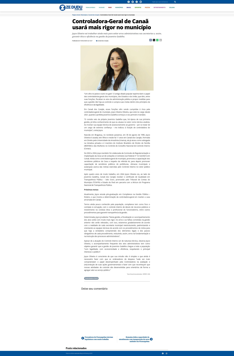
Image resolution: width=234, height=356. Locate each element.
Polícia (147, 7)
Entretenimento (159, 7)
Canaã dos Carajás (93, 15)
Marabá (101, 7)
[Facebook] (162, 353)
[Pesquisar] (175, 1)
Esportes (138, 7)
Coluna (172, 7)
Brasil (129, 7)
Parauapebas (90, 7)
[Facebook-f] (129, 2)
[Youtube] (141, 2)
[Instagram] (137, 2)
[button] (150, 40)
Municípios (119, 7)
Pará (110, 7)
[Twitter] (133, 2)
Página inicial (76, 15)
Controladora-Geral (91, 278)
